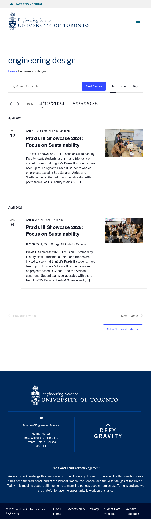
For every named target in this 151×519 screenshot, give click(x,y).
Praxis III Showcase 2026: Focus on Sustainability (54, 230)
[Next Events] (18, 103)
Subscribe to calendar (120, 329)
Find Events (94, 86)
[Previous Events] (10, 103)
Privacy (94, 509)
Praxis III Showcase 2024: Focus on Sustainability (54, 141)
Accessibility (76, 509)
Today (30, 103)
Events (12, 71)
